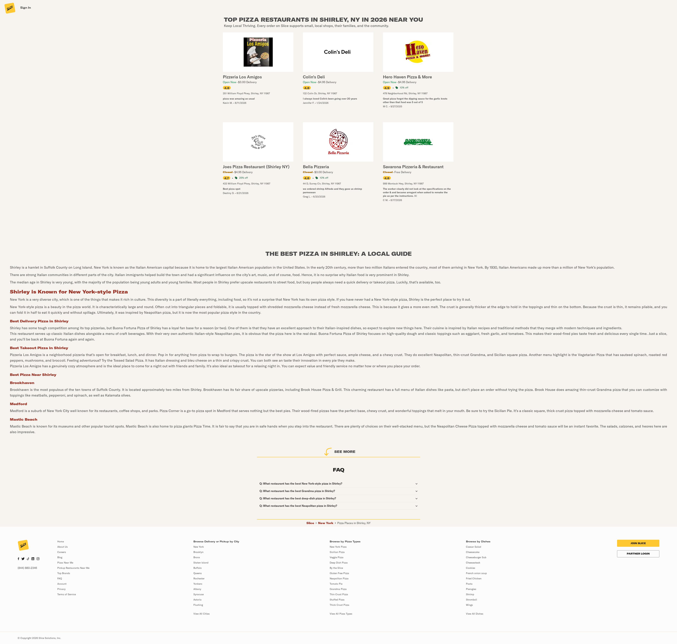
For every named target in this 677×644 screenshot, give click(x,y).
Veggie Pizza (336, 557)
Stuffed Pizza (337, 599)
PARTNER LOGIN (638, 553)
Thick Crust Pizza (339, 604)
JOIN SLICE (638, 543)
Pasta (469, 583)
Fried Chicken (473, 578)
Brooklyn (198, 552)
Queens (197, 573)
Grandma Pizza (338, 589)
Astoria (197, 599)
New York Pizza (338, 546)
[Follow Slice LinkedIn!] (32, 559)
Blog (59, 557)
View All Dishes (474, 613)
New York (325, 523)
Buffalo (197, 567)
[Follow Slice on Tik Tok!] (28, 559)
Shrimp (470, 594)
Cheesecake (472, 552)
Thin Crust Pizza (339, 594)
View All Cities (201, 613)
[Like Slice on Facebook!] (18, 559)
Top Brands (63, 573)
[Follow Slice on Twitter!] (23, 559)
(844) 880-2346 (27, 568)
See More (344, 451)
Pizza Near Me (65, 562)
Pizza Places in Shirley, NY (354, 523)
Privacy (61, 589)
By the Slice (336, 567)
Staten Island (200, 562)
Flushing (198, 604)
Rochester (199, 578)
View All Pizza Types (341, 613)
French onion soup (476, 573)
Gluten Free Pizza (339, 573)
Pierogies (471, 589)
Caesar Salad (473, 546)
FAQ (59, 578)
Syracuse (198, 594)
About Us (62, 546)
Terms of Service (66, 594)
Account (61, 583)
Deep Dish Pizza (339, 562)
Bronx (196, 557)
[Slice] (9, 8)
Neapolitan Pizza (339, 578)
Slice (310, 523)
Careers (61, 552)
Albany (197, 589)
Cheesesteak (473, 562)
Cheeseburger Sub (476, 557)
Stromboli (471, 599)
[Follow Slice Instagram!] (38, 559)
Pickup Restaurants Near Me (73, 567)
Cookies (470, 567)
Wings (469, 604)
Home (60, 541)
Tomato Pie (336, 583)
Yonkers (197, 583)
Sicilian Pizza (337, 552)
